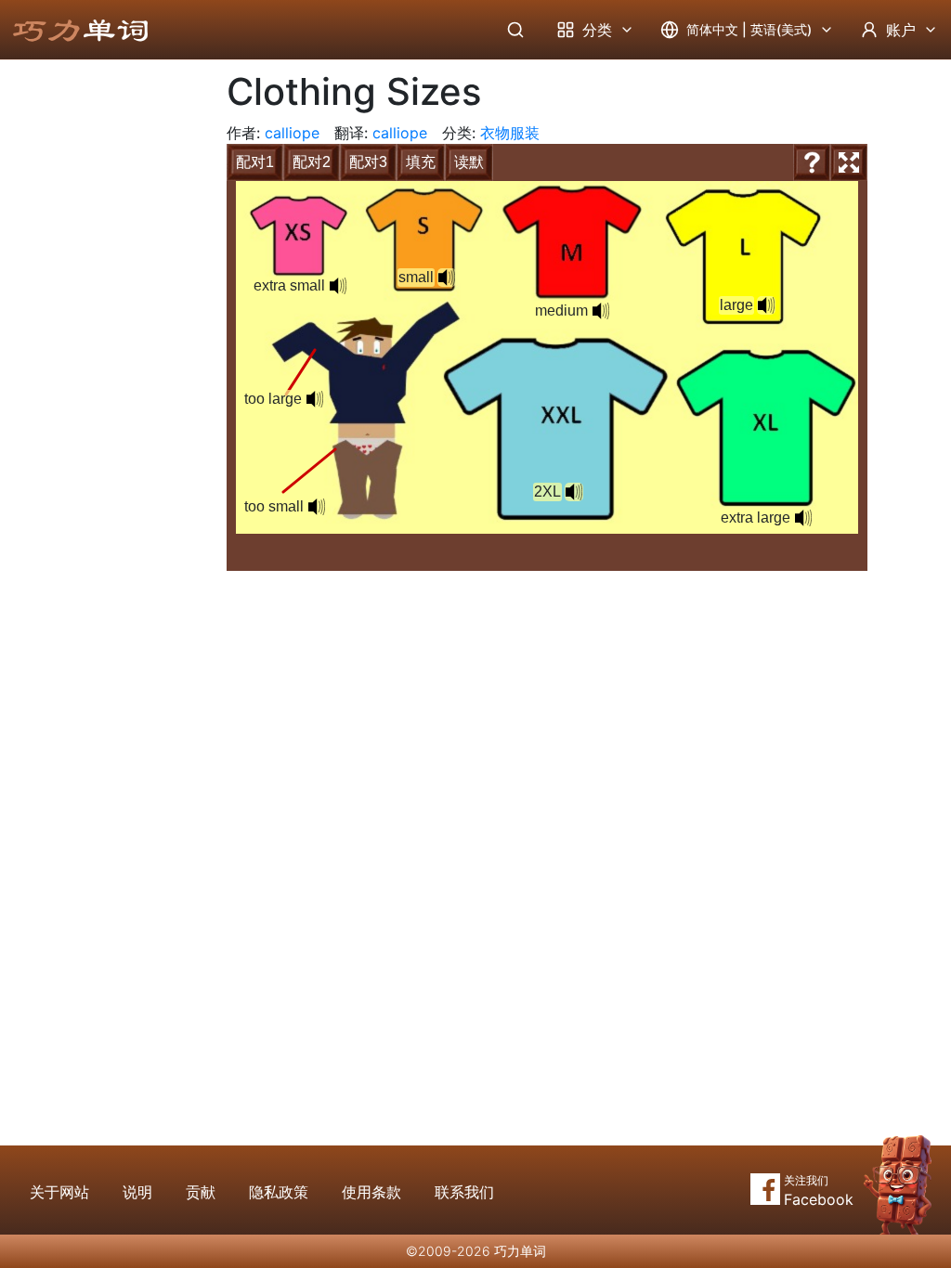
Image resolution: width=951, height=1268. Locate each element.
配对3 (368, 162)
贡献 (200, 1192)
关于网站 (59, 1192)
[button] (803, 518)
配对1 (255, 162)
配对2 (312, 162)
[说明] (811, 162)
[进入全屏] (848, 162)
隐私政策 (278, 1192)
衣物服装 (510, 132)
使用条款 (371, 1192)
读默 (469, 162)
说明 (137, 1192)
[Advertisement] (98, 366)
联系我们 (464, 1192)
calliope (292, 132)
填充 (421, 162)
